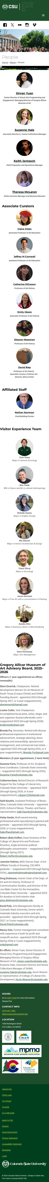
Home (5, 62)
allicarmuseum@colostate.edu (15, 1014)
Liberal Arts (7, 1089)
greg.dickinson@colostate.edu (16, 900)
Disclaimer (6, 1150)
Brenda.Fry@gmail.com (36, 752)
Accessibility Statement (12, 1144)
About (13, 62)
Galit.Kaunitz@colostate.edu (32, 811)
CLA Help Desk (8, 1113)
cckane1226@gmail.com (31, 795)
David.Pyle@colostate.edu (14, 924)
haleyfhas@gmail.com (12, 832)
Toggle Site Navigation (43, 15)
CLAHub (5, 1107)
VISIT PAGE (12, 998)
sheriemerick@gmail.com (14, 704)
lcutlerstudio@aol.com (12, 724)
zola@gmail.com (9, 944)
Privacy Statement (10, 1138)
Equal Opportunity (9, 1132)
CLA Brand (6, 1101)
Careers (5, 1126)
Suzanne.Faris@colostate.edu (16, 774)
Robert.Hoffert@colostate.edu (16, 856)
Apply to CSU (7, 1120)
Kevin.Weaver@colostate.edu (32, 979)
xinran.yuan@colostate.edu (32, 961)
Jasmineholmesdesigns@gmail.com (27, 872)
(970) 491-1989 (8, 1011)
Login (4, 1156)
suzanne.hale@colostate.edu (16, 972)
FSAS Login (7, 1095)
